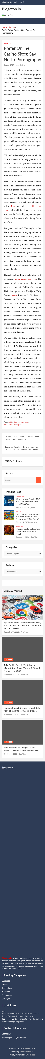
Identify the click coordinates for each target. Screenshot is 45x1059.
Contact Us (6, 1034)
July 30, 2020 (9, 65)
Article (7, 43)
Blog (4, 1011)
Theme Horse (25, 1051)
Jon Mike (33, 522)
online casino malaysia (25, 279)
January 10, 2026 (22, 537)
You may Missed (13, 591)
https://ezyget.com (20, 422)
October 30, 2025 (10, 754)
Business (8, 617)
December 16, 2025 (11, 632)
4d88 (14, 295)
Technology (20, 496)
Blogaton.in (11, 9)
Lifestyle (6, 999)
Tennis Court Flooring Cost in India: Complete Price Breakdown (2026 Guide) (28, 516)
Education (6, 991)
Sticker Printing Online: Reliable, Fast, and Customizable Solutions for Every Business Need (22, 626)
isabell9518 (20, 65)
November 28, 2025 (11, 675)
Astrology (20, 526)
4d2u (13, 206)
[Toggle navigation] (5, 21)
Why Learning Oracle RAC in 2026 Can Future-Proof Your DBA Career (28, 501)
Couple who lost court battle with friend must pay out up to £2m (22, 437)
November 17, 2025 (11, 714)
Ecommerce (7, 995)
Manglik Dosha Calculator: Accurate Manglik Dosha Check (28, 531)
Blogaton (31, 507)
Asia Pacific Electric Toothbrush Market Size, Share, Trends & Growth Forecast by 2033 (22, 668)
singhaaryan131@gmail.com (14, 1037)
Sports (18, 511)
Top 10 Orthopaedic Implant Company (17, 1016)
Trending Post (13, 492)
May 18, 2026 (21, 507)
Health (5, 984)
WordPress (30, 1055)
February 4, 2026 (22, 522)
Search (38, 480)
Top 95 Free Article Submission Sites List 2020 (21, 1014)
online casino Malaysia (12, 425)
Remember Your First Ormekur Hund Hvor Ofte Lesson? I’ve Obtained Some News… (22, 448)
